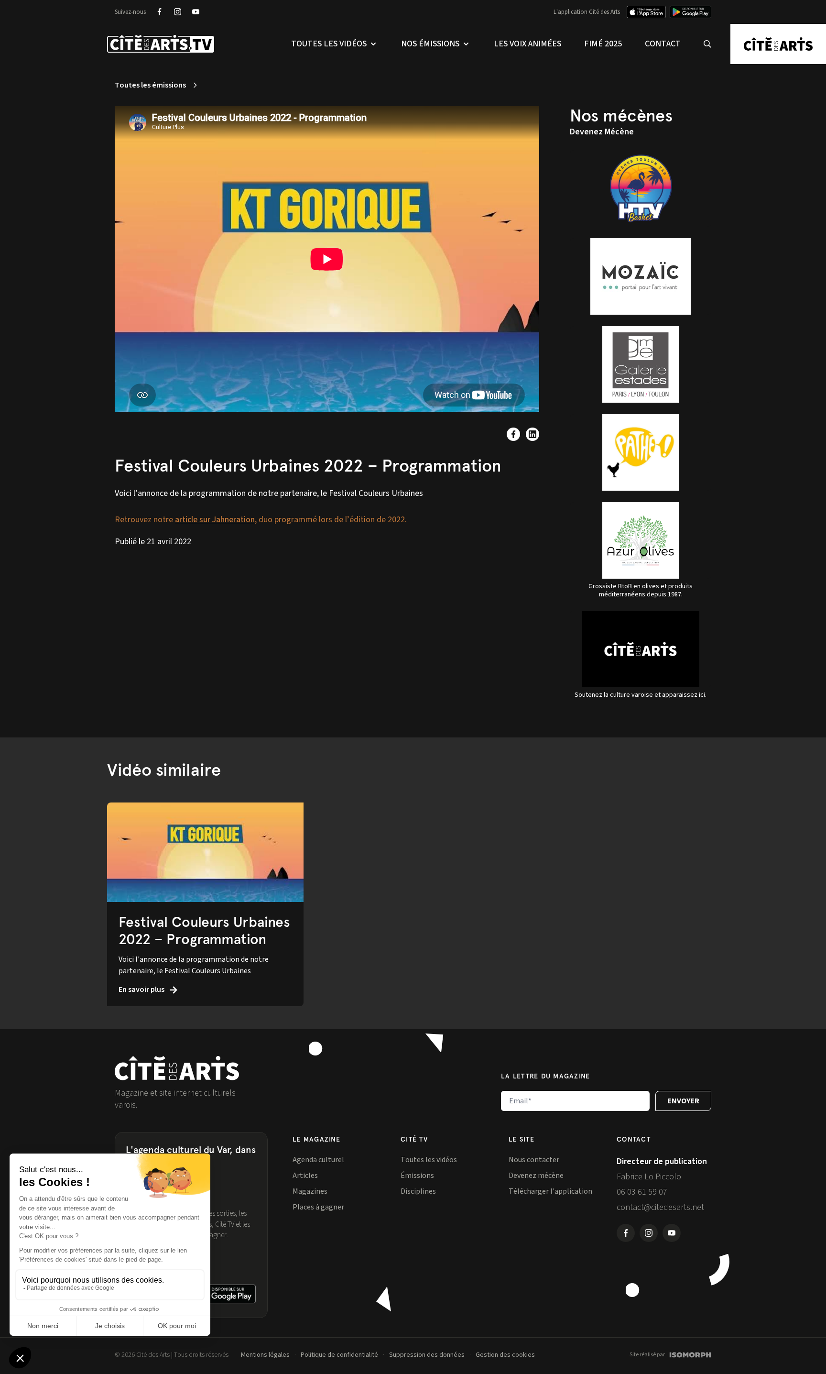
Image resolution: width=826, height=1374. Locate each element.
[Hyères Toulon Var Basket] (640, 188)
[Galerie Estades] (640, 364)
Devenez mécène (536, 1175)
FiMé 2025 (603, 44)
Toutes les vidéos (429, 1159)
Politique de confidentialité (339, 1355)
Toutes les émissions (150, 85)
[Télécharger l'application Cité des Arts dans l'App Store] (646, 12)
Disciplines (418, 1191)
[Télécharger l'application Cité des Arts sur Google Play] (690, 12)
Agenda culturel (318, 1159)
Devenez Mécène (602, 132)
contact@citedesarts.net (660, 1207)
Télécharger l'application (550, 1191)
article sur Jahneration (215, 520)
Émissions (417, 1175)
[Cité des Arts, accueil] (177, 1068)
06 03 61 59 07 (642, 1192)
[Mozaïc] (640, 276)
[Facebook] (159, 12)
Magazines (310, 1191)
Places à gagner (318, 1207)
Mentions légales (265, 1355)
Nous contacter (534, 1159)
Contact (663, 44)
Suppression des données (427, 1355)
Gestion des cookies (505, 1355)
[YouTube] (195, 12)
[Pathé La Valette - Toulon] (640, 452)
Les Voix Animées (527, 44)
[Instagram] (177, 12)
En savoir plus (142, 989)
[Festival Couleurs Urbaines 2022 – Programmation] (205, 852)
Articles (305, 1175)
